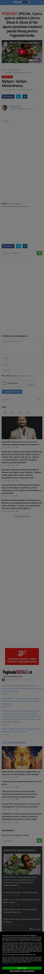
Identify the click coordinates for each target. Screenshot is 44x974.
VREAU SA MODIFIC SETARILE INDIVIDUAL (22, 971)
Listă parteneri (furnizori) (8, 963)
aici (14, 948)
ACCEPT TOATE (22, 968)
